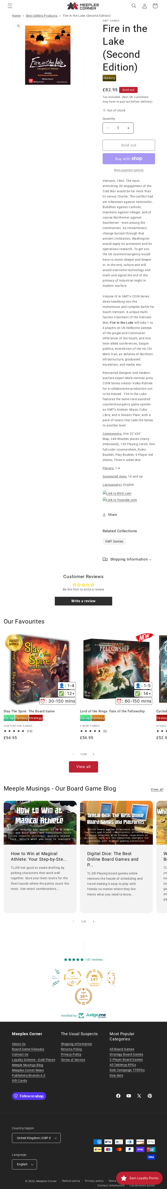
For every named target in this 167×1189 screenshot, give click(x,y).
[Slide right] (93, 754)
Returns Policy (71, 1049)
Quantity (109, 118)
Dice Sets (116, 1075)
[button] (10, 6)
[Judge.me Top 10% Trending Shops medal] (62, 996)
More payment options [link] (129, 170)
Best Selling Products (42, 15)
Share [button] (112, 515)
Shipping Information (76, 1044)
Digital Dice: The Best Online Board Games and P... (113, 859)
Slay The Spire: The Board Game (29, 711)
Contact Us (20, 1054)
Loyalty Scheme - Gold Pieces (33, 1059)
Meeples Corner (46, 1181)
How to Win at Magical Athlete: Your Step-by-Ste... (39, 856)
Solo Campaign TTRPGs (127, 1070)
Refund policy (71, 1180)
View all (83, 767)
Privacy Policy (71, 1054)
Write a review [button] (83, 601)
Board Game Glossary (28, 1049)
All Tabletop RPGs (123, 1064)
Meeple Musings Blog (27, 1065)
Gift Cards (19, 1080)
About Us (18, 1044)
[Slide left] (73, 754)
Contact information (111, 1185)
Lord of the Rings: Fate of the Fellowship (112, 711)
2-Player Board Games (126, 1059)
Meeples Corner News (28, 1070)
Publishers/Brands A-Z (28, 1075)
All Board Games (122, 1049)
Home (16, 15)
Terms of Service (73, 1059)
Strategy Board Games (126, 1054)
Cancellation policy (142, 1185)
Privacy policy (94, 1180)
